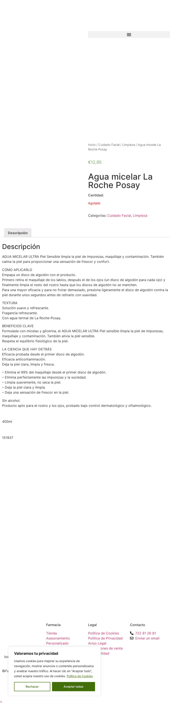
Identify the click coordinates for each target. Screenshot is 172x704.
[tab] (17, 232)
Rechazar (32, 686)
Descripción (18, 233)
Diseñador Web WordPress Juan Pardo (131, 671)
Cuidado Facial (109, 145)
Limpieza (128, 145)
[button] (129, 34)
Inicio (92, 145)
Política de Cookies (80, 676)
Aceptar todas (73, 686)
